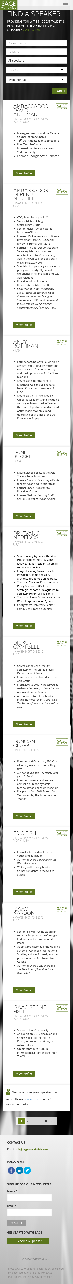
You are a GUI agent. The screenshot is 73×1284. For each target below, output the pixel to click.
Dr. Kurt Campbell (26, 645)
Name (12, 1191)
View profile (24, 173)
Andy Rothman (25, 344)
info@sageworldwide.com (32, 1149)
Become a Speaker (29, 1241)
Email (11, 1205)
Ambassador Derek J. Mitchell (30, 194)
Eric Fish (24, 833)
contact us (31, 1099)
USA (18, 350)
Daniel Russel (22, 455)
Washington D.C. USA (28, 204)
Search (59, 91)
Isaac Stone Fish (29, 1009)
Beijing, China (27, 750)
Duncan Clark (24, 743)
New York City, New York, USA (30, 120)
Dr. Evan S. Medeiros (27, 535)
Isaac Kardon (24, 911)
